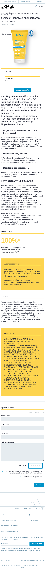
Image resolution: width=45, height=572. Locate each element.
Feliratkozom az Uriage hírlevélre (33, 477)
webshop (39, 1)
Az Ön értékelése (8, 442)
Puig (22, 567)
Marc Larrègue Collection (9, 531)
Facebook (34, 515)
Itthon (2, 13)
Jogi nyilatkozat (16, 565)
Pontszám (22, 466)
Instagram (34, 520)
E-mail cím (5, 433)
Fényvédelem (9, 13)
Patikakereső (26, 1)
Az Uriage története (9, 1)
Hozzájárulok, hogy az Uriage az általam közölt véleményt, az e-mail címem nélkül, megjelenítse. (24, 472)
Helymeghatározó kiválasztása (33, 560)
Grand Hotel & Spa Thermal (9, 525)
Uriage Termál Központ (8, 520)
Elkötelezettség (6, 515)
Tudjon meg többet (36, 473)
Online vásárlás (22, 90)
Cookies (39, 565)
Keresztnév (5, 415)
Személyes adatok (28, 565)
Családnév (5, 424)
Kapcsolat (5, 565)
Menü (41, 6)
